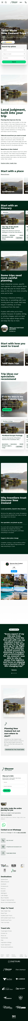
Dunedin (3, 891)
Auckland (3, 884)
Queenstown (4, 879)
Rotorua (3, 888)
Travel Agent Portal (6, 931)
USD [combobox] (21, 2)
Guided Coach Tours (6, 915)
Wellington (4, 893)
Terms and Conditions (7, 947)
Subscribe (7, 790)
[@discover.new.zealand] (7, 564)
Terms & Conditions (14, 955)
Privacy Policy (2, 955)
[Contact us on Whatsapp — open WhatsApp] (4, 825)
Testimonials (4, 938)
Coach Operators (5, 944)
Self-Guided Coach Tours (8, 918)
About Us (3, 935)
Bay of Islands (5, 897)
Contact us (12, 331)
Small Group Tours (6, 920)
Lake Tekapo (4, 895)
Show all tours (5, 174)
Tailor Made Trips (5, 911)
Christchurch (4, 886)
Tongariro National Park (7, 900)
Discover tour (7, 409)
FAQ (2, 940)
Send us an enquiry (6, 815)
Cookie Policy (7, 955)
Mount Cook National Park (8, 902)
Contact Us (4, 933)
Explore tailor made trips (9, 163)
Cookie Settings (21, 955)
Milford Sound (5, 881)
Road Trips (4, 913)
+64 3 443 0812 (21, 832)
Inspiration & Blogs (6, 942)
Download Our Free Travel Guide (14, 749)
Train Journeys (5, 922)
